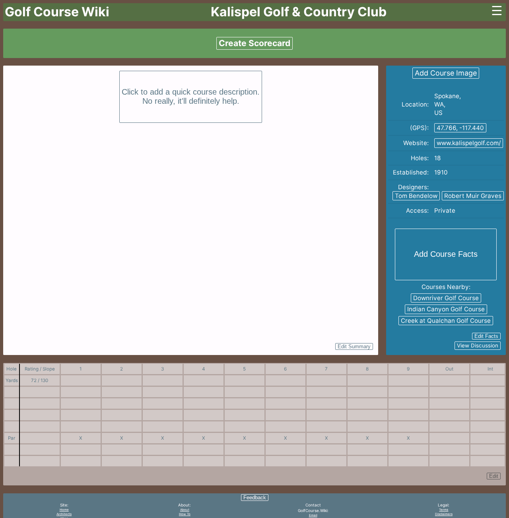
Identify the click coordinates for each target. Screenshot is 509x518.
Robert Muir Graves (472, 196)
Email (313, 515)
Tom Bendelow (416, 196)
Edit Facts (486, 336)
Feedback (254, 498)
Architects (64, 514)
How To (184, 514)
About (184, 510)
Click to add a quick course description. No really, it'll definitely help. (191, 96)
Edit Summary (354, 346)
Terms (443, 510)
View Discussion (477, 345)
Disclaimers (444, 514)
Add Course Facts (446, 254)
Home (64, 510)
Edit (493, 476)
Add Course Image (446, 73)
